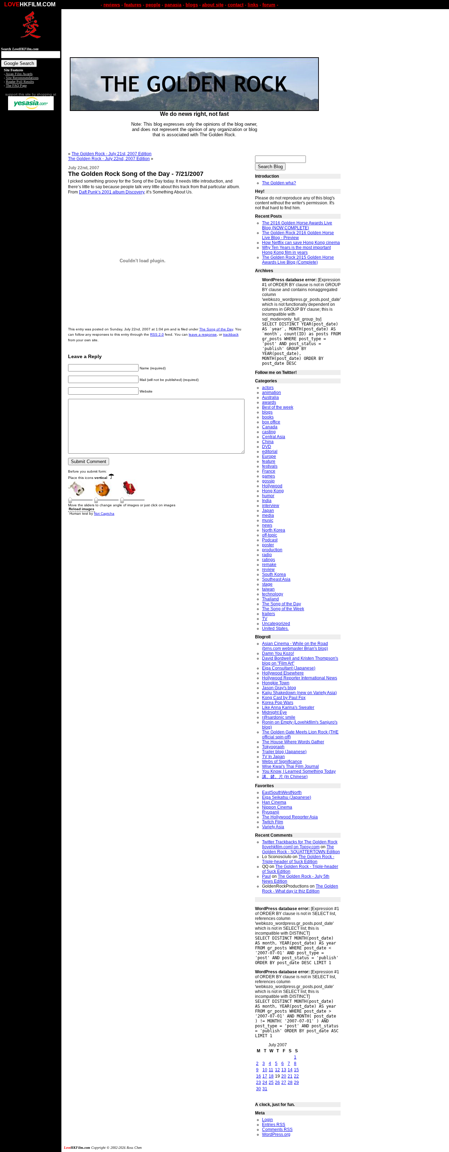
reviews (111, 4)
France (268, 471)
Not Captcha (104, 513)
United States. (275, 628)
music (267, 520)
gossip (268, 481)
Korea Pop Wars (277, 702)
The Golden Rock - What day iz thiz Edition (300, 889)
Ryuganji (270, 812)
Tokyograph (273, 746)
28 (290, 1082)
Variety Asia (273, 826)
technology (272, 594)
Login (267, 1119)
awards (269, 402)
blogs (192, 4)
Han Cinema (274, 802)
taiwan (268, 589)
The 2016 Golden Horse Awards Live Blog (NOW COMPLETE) (297, 225)
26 (277, 1082)
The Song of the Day (216, 329)
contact (235, 4)
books (268, 417)
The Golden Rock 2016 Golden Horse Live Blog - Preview (298, 235)
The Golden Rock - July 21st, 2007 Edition (112, 153)
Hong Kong (273, 490)
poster (268, 544)
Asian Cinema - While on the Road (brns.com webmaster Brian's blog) (295, 646)
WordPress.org (276, 1134)
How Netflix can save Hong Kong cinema (301, 242)
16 (258, 1076)
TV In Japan (273, 756)
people (153, 4)
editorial (269, 451)
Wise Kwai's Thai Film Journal (290, 766)
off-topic (269, 535)
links (253, 4)
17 (264, 1076)
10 (264, 1069)
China (268, 441)
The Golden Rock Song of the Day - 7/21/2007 (135, 173)
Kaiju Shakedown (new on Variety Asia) (299, 692)
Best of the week (277, 407)
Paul (266, 876)
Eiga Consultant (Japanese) (288, 668)
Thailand (270, 599)
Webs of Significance (282, 761)
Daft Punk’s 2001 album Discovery (111, 192)
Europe (269, 456)
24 (264, 1082)
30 (258, 1088)
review (268, 569)
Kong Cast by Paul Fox (284, 697)
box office (271, 422)
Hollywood (272, 485)
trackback (231, 334)
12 (277, 1069)
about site (212, 4)
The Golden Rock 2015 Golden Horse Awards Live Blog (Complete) (298, 260)
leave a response (203, 334)
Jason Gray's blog (279, 687)
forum (268, 4)
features (132, 4)
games (268, 476)
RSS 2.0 (157, 334)
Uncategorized (276, 623)
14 (290, 1069)
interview (270, 505)
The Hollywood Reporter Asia (290, 817)
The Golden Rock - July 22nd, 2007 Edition (109, 158)
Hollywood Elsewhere (283, 673)
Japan (268, 510)
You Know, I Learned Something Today (299, 771)
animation (271, 392)
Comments (277, 1129)
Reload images (81, 509)
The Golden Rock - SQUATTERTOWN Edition (301, 849)
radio (267, 554)
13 (283, 1069)
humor (268, 495)
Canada (269, 426)
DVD (266, 446)
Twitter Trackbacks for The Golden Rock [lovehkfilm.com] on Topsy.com (299, 844)
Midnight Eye (274, 712)
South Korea (274, 574)
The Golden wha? (279, 182)
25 (271, 1082)
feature (268, 461)
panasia (173, 4)
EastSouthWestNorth (282, 792)
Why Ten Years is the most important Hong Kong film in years (296, 250)
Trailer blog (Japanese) (284, 751)
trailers (268, 613)
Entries (273, 1124)
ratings (268, 559)
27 (283, 1082)
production (272, 549)
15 (296, 1069)
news (267, 525)
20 (283, 1076)
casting (269, 431)
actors (268, 387)
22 (296, 1076)
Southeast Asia (276, 579)
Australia (270, 397)
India (267, 500)
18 (271, 1076)
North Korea (273, 530)
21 (290, 1076)
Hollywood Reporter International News (299, 678)
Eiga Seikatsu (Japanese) (286, 797)
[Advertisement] (31, 220)
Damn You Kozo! (278, 653)
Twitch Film (272, 821)
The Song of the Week (283, 608)
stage (267, 584)
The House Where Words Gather (293, 741)
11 (271, 1069)
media (268, 515)
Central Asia (273, 436)
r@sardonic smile (278, 717)
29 (296, 1082)
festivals (269, 466)
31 (264, 1088)
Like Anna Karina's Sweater (288, 707)
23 (258, 1082)
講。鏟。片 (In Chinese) (285, 776)
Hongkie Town (275, 682)
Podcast (269, 540)
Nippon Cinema (277, 807)
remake (269, 564)
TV (264, 618)
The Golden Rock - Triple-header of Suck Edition (298, 859)
